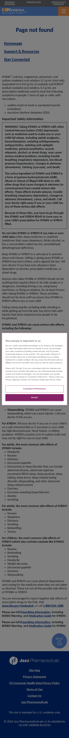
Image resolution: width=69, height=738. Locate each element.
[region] (34, 369)
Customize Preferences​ (34, 389)
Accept (34, 398)
